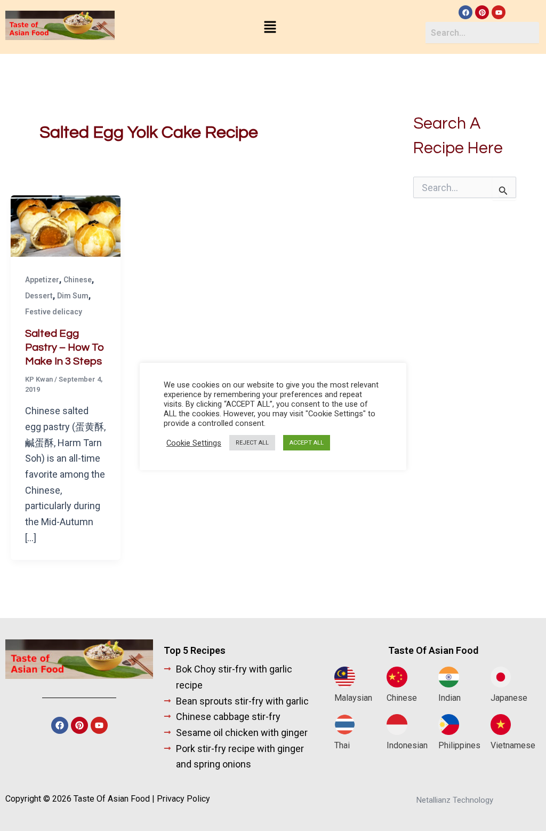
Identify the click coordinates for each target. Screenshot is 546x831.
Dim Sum (73, 295)
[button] (269, 27)
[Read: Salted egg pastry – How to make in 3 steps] (66, 225)
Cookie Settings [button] (193, 443)
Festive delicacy (53, 311)
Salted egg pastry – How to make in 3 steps (65, 347)
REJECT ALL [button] (252, 442)
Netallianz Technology (454, 800)
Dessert (39, 295)
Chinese (77, 279)
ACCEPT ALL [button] (307, 442)
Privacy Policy (183, 799)
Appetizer (42, 279)
